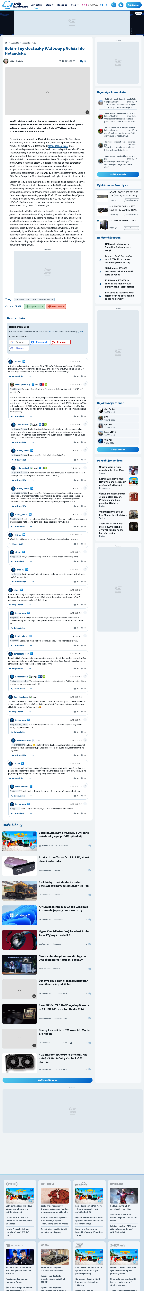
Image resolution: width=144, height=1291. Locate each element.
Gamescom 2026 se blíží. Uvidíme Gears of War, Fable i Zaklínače (19, 1220)
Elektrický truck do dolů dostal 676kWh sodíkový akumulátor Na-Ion (64, 883)
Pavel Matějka (22, 787)
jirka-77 (17, 535)
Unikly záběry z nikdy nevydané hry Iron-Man (111, 468)
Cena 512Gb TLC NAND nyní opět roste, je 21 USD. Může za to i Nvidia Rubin (64, 1007)
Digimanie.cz (105, 488)
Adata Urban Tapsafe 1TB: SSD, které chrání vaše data (64, 859)
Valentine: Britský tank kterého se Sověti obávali (113, 513)
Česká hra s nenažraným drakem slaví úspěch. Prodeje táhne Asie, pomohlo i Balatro (112, 498)
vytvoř (80, 331)
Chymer (17, 362)
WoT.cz (102, 518)
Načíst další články (47, 1080)
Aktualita (15, 43)
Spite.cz (102, 473)
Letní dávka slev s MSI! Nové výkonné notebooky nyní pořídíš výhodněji (64, 834)
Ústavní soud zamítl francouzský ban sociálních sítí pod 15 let (63, 982)
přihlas (52, 331)
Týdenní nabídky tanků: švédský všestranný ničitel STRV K (53, 1279)
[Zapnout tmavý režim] (120, 4)
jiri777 (17, 764)
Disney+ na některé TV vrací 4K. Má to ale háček (64, 1031)
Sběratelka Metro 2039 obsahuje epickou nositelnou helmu (123, 1217)
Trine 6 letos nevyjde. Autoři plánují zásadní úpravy (54, 1230)
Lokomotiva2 (23, 425)
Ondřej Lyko (44, 944)
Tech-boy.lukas (21, 697)
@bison (15, 617)
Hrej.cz (102, 506)
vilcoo (18, 552)
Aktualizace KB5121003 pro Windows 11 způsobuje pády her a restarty (63, 908)
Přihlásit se (134, 5)
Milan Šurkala (16, 61)
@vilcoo (17, 574)
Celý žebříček (118, 449)
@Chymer (16, 389)
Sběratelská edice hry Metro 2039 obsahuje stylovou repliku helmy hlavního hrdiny (111, 528)
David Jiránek (44, 969)
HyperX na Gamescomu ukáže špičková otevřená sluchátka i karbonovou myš (89, 1220)
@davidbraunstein (20, 681)
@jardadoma (19, 745)
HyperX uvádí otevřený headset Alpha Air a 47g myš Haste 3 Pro (64, 933)
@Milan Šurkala (20, 429)
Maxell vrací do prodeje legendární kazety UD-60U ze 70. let (89, 1232)
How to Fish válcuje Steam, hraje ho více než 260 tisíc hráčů (18, 1232)
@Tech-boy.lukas (19, 724)
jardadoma (20, 613)
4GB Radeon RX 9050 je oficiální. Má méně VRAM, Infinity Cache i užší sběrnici (63, 1058)
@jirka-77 (16, 556)
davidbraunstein (21, 654)
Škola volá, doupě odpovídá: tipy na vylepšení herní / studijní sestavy (62, 957)
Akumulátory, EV (29, 43)
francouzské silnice (58, 146)
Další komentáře (118, 174)
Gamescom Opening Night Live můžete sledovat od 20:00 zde (87, 1282)
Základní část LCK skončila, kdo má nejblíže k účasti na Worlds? (19, 1270)
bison (16, 590)
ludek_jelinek (23, 451)
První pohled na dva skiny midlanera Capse (18, 1280)
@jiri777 (16, 791)
